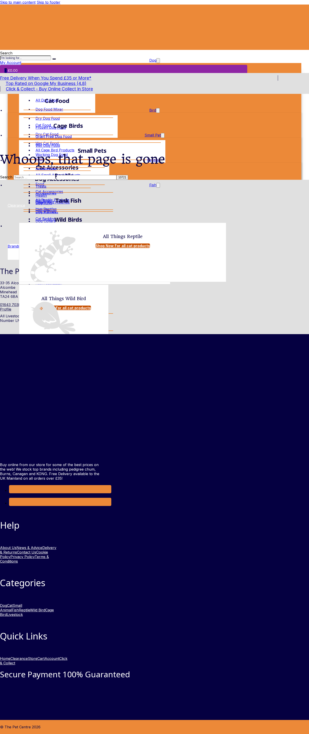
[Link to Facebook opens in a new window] (12, 490)
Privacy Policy (22, 556)
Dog (3, 605)
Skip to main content (18, 2)
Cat (10, 605)
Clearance (19, 658)
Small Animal (11, 607)
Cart (41, 658)
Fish (152, 185)
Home (5, 658)
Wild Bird (37, 610)
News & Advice (29, 547)
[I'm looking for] (54, 59)
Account (52, 658)
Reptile (24, 610)
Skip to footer (48, 2)
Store (32, 658)
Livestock (15, 614)
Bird (152, 110)
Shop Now (122, 245)
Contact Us (26, 552)
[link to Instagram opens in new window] (12, 503)
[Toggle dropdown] (158, 110)
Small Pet (153, 135)
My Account (10, 62)
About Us (8, 547)
